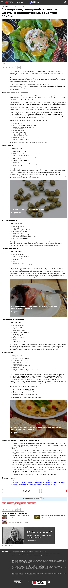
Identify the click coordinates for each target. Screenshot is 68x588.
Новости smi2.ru (7, 546)
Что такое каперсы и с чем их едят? (27, 209)
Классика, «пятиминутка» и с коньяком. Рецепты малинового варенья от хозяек (19, 521)
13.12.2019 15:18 (5, 6)
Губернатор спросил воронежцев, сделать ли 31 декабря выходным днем (53, 516)
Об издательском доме (18, 551)
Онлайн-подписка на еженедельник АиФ (23, 553)
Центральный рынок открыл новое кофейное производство (34, 484)
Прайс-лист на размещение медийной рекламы (37, 555)
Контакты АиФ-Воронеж (42, 553)
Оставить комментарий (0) (54, 491)
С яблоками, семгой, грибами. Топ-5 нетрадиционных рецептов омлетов (38, 483)
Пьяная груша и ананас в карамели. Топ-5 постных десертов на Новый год (34, 307)
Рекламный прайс (55, 553)
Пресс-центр (30, 551)
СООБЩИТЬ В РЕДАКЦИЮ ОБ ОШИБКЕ (21, 557)
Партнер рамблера (27, 581)
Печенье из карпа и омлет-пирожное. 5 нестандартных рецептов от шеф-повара (36, 428)
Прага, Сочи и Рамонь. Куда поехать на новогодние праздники (19, 516)
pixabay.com (5, 63)
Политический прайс (17, 555)
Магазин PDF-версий (40, 551)
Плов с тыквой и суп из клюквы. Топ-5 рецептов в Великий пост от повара (39, 481)
